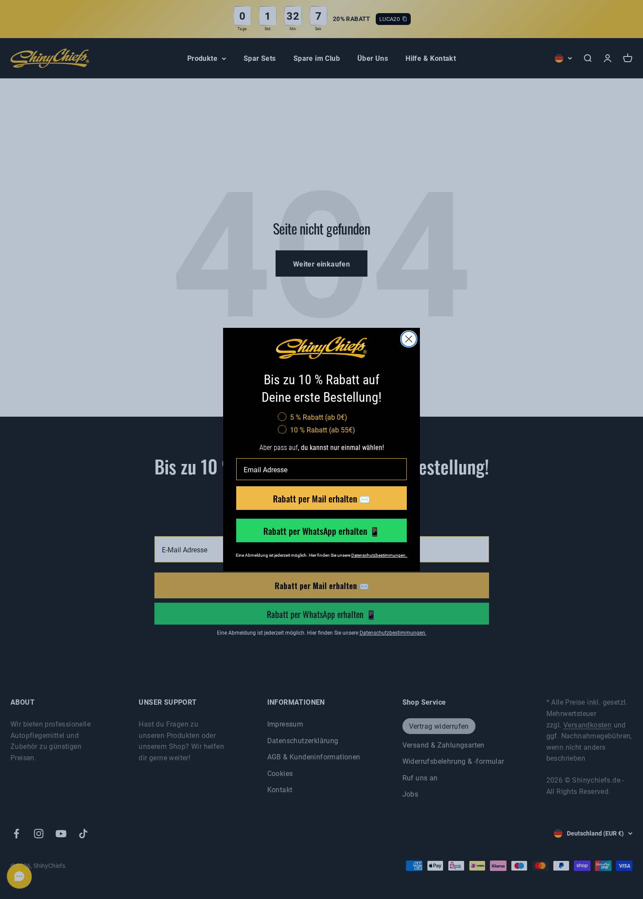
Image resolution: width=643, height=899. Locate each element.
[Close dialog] (408, 339)
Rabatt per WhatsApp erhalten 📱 (321, 530)
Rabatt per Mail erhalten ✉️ (321, 498)
